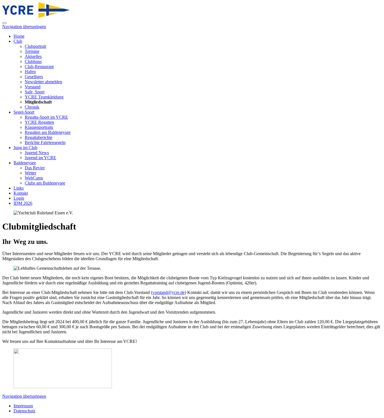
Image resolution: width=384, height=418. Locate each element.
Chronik (32, 107)
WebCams (34, 178)
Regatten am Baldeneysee (48, 132)
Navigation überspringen (24, 26)
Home (18, 36)
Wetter (30, 172)
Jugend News (37, 152)
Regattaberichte (38, 137)
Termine (32, 51)
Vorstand (32, 86)
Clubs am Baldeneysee (45, 183)
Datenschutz (24, 410)
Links (18, 188)
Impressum (23, 405)
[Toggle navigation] (4, 23)
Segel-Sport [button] (23, 112)
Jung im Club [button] (25, 147)
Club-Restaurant (39, 66)
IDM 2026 (22, 203)
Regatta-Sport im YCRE (46, 117)
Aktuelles (33, 56)
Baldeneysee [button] (24, 162)
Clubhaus (33, 61)
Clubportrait (35, 46)
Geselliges (34, 76)
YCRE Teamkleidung (44, 97)
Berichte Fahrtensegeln (45, 142)
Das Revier (35, 167)
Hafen (30, 71)
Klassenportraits (39, 127)
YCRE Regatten (39, 122)
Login (18, 198)
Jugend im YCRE (40, 157)
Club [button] (17, 41)
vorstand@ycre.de (168, 292)
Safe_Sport (34, 91)
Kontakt (20, 193)
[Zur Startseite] (36, 16)
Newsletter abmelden (43, 81)
